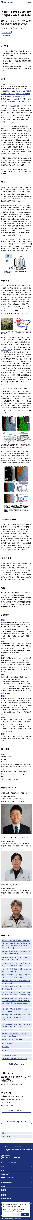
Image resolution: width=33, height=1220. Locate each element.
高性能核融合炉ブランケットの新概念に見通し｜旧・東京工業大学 (16, 982)
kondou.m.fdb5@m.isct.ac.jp (15, 1084)
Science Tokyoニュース (20, 1146)
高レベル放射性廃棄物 (14, 106)
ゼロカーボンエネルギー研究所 (11, 1040)
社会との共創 (5, 1174)
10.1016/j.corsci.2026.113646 (10, 779)
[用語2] (3, 641)
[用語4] (3, 675)
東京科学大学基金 (6, 1183)
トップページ (4, 1146)
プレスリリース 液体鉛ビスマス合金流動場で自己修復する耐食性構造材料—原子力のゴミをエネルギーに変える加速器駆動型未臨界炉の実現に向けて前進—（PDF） (16, 944)
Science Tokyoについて (8, 1163)
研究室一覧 (5, 1137)
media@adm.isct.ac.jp (13, 1100)
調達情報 (3, 1195)
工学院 (4, 1050)
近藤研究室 (5, 1030)
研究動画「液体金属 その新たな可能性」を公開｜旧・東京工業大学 (16, 988)
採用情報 (3, 1190)
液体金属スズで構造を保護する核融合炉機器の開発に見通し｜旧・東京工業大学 (16, 976)
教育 (2, 1166)
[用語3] (3, 656)
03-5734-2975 (9, 1103)
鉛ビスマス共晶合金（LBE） (19, 96)
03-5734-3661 (9, 1105)
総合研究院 (5, 1047)
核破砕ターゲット (23, 94)
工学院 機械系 (6, 1043)
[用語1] (3, 620)
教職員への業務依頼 (7, 1199)
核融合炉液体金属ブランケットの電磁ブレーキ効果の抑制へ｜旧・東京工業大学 (16, 964)
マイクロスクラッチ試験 (15, 410)
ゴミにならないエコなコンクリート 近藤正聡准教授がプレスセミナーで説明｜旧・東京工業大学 (16, 994)
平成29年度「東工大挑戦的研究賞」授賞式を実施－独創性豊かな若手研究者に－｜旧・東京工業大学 (16, 1017)
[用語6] (3, 717)
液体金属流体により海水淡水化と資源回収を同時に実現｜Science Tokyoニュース (16, 952)
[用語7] (3, 734)
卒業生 (3, 1186)
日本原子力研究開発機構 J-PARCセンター (14, 1059)
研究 (3, 1133)
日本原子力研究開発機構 (9, 1055)
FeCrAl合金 (18, 99)
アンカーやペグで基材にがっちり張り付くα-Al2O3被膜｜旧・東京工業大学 (16, 970)
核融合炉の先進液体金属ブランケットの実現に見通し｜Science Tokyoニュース (16, 958)
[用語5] (3, 696)
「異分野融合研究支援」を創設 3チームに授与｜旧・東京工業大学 (16, 1010)
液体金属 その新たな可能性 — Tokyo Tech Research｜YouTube (14, 1035)
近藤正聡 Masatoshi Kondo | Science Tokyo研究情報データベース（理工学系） (16, 1025)
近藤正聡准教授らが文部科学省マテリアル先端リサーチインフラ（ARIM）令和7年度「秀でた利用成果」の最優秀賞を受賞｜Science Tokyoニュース (16, 1000)
